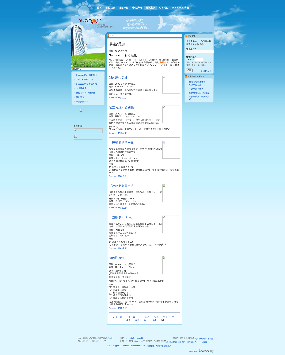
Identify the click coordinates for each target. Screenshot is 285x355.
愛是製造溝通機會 (197, 81)
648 (147, 317)
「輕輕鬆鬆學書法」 (123, 185)
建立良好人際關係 (121, 107)
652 (128, 320)
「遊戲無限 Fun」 (121, 217)
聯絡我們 (137, 7)
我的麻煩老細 (118, 77)
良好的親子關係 (196, 89)
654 (146, 320)
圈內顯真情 (117, 258)
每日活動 (163, 7)
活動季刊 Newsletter (85, 93)
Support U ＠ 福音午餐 (86, 84)
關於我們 (110, 7)
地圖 (111, 338)
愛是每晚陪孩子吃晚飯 (199, 93)
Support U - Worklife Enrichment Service (129, 346)
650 (165, 317)
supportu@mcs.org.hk (134, 338)
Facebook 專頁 (180, 7)
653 (137, 320)
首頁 (111, 35)
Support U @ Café (84, 79)
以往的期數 (206, 71)
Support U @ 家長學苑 (86, 75)
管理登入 (167, 346)
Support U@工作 (117, 97)
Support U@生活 (117, 207)
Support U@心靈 (117, 308)
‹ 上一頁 (131, 317)
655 (155, 320)
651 (174, 317)
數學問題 (191, 56)
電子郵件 (191, 49)
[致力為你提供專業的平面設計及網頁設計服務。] (206, 352)
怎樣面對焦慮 (195, 85)
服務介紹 (123, 7)
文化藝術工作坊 (83, 88)
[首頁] (96, 23)
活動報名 (80, 97)
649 (156, 317)
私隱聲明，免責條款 (155, 346)
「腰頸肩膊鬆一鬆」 (123, 142)
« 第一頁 (117, 317)
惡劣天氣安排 (82, 101)
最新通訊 (150, 7)
